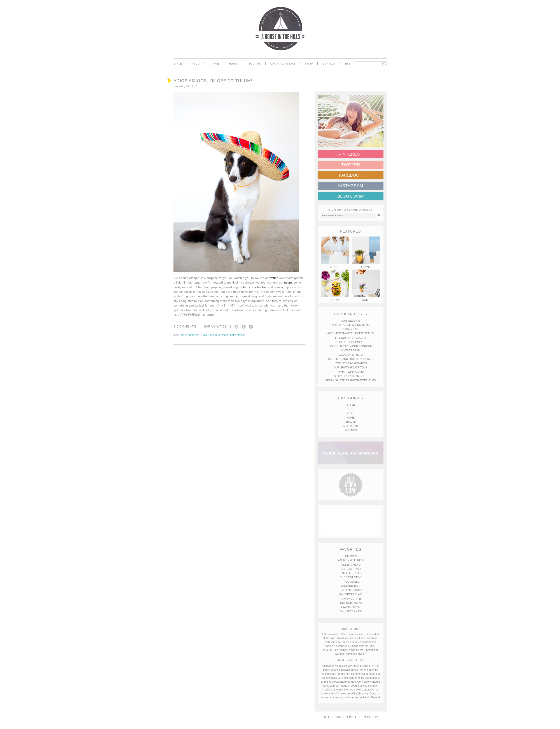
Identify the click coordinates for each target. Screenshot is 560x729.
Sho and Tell (350, 585)
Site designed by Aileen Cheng (350, 717)
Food (195, 63)
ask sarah (350, 426)
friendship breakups (350, 337)
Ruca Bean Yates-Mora (214, 334)
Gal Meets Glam (350, 594)
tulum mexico (237, 334)
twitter (274, 278)
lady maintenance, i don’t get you (351, 333)
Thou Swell (350, 581)
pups (350, 413)
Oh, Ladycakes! (351, 611)
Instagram (350, 185)
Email (251, 327)
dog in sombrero (189, 334)
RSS (348, 63)
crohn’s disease (283, 63)
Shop (309, 63)
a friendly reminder (351, 341)
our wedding (350, 320)
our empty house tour (351, 367)
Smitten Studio (351, 590)
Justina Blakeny (350, 603)
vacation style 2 (351, 354)
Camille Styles (351, 573)
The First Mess (350, 577)
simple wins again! (351, 371)
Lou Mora (351, 556)
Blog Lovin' (350, 196)
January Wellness (350, 560)
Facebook (244, 327)
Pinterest (350, 154)
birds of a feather (255, 287)
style (177, 63)
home (233, 63)
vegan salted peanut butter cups (350, 380)
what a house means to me (350, 324)
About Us (254, 63)
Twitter (236, 327)
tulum (288, 282)
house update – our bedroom (350, 346)
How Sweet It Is (351, 598)
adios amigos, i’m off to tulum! (212, 80)
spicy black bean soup (350, 376)
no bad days (350, 329)
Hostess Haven (351, 568)
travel (214, 63)
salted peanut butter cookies (350, 359)
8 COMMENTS (184, 326)
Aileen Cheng (350, 564)
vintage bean (350, 350)
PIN (291, 259)
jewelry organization (350, 363)
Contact (329, 63)
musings (351, 430)
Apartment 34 (350, 607)
